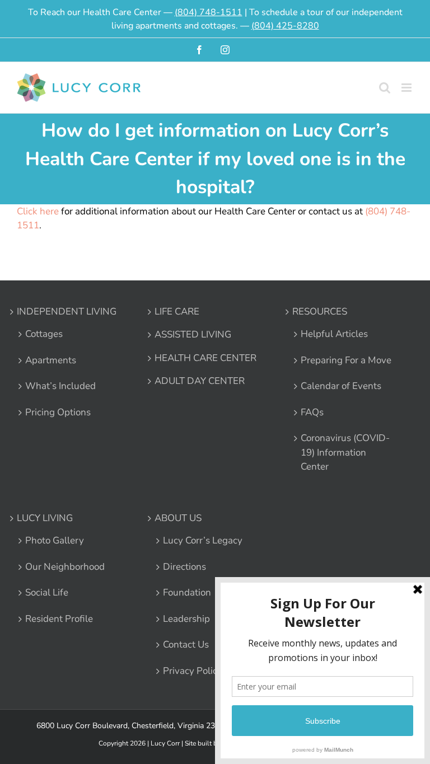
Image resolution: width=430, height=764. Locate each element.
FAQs (312, 412)
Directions (184, 566)
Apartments (50, 360)
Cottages (44, 333)
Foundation (187, 592)
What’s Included (60, 385)
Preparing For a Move (346, 360)
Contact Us (186, 644)
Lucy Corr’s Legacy (202, 540)
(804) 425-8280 (285, 26)
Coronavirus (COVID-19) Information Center (345, 452)
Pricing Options (58, 412)
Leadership (186, 618)
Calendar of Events (341, 385)
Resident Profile (59, 618)
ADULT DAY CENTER (200, 380)
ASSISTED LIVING (193, 334)
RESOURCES (319, 311)
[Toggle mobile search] (384, 87)
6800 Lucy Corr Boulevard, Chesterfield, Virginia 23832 (132, 725)
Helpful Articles (334, 333)
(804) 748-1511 (208, 12)
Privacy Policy (192, 670)
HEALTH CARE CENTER (205, 357)
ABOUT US (178, 518)
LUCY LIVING (45, 518)
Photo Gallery (54, 540)
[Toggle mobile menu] (407, 87)
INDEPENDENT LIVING (66, 311)
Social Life (46, 592)
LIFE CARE (177, 311)
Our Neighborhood (65, 566)
